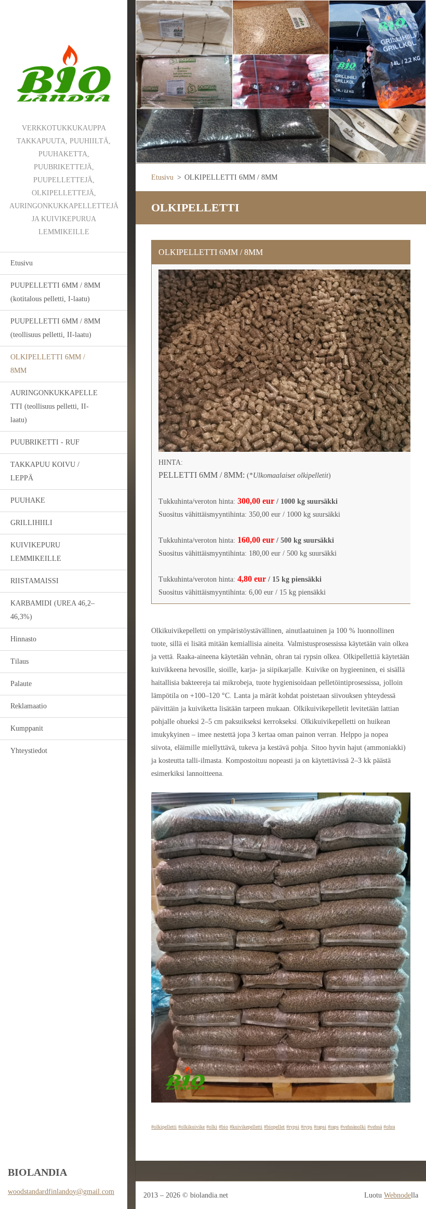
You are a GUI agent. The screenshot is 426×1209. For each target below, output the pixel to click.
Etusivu (21, 263)
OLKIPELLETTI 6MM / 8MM (47, 363)
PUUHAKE (27, 500)
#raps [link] (333, 1127)
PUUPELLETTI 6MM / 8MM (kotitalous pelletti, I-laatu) (55, 292)
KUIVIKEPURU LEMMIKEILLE (35, 551)
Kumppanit (26, 728)
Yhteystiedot (28, 751)
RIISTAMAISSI (34, 581)
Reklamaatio (28, 706)
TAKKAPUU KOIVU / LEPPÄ (44, 471)
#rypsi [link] (292, 1127)
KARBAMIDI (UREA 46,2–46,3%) (52, 610)
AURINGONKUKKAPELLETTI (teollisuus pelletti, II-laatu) (54, 406)
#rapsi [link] (320, 1127)
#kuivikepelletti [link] (246, 1127)
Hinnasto (23, 639)
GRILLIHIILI (31, 523)
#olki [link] (211, 1127)
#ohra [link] (389, 1127)
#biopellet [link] (274, 1127)
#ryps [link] (306, 1127)
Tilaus (19, 661)
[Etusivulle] (63, 61)
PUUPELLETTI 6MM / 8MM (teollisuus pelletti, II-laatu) (55, 328)
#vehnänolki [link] (353, 1127)
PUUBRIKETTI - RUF (44, 442)
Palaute (21, 684)
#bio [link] (223, 1127)
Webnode (397, 1195)
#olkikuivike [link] (191, 1127)
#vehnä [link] (374, 1127)
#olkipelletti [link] (164, 1127)
